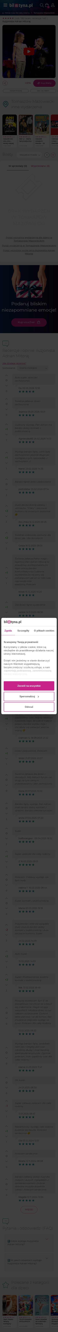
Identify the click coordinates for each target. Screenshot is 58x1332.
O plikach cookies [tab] (44, 630)
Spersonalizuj (27, 696)
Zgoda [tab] (8, 630)
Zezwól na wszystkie (29, 685)
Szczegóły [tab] (23, 630)
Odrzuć (29, 706)
